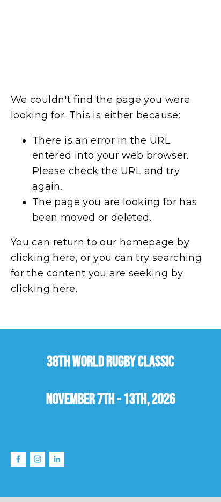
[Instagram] (37, 459)
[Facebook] (18, 459)
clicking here (43, 258)
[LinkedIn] (56, 459)
